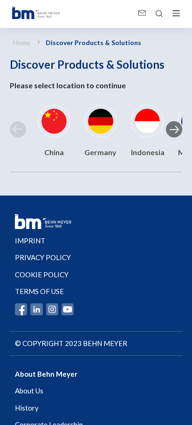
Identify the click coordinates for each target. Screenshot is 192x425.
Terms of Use (39, 291)
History (27, 408)
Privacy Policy (43, 257)
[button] (18, 129)
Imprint (30, 240)
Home (21, 42)
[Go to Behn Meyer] (36, 14)
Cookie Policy (42, 274)
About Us (29, 390)
